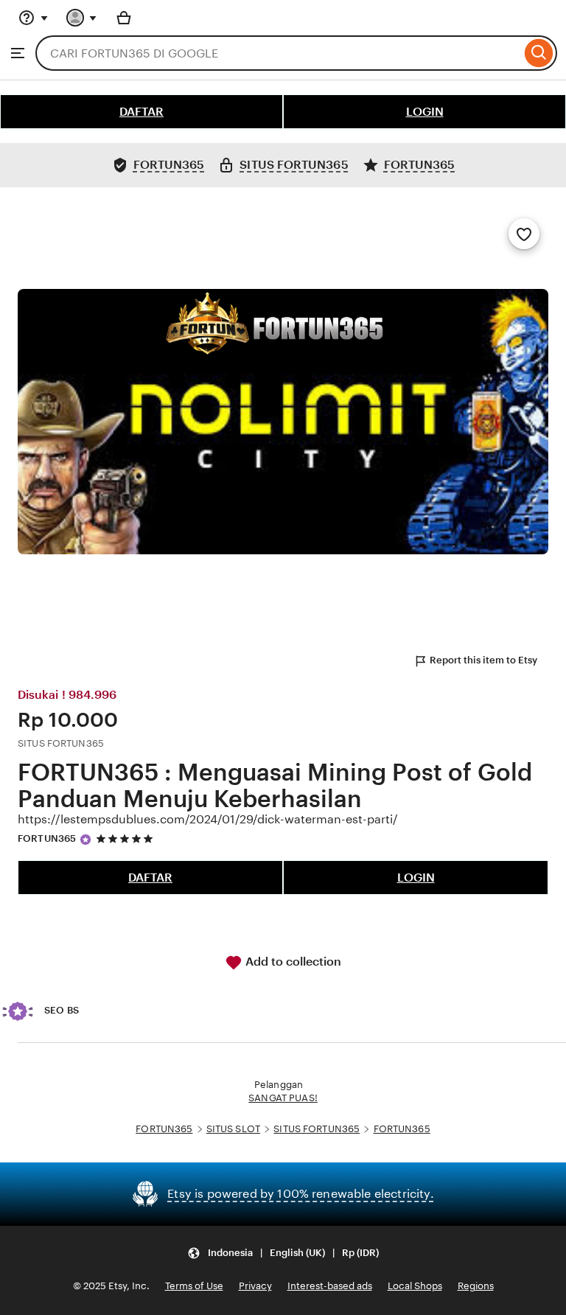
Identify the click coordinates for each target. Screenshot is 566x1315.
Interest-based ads (329, 1285)
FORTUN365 (47, 838)
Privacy (255, 1285)
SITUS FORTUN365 (316, 1128)
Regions (476, 1285)
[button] (283, 1252)
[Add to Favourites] (524, 233)
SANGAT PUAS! (283, 1097)
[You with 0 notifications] (81, 17)
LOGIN (425, 112)
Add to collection (291, 962)
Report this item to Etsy (483, 660)
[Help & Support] (33, 17)
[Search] (539, 53)
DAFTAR (141, 112)
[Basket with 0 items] (124, 17)
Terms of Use (194, 1285)
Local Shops (415, 1285)
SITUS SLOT (233, 1128)
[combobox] (278, 53)
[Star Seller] (85, 839)
